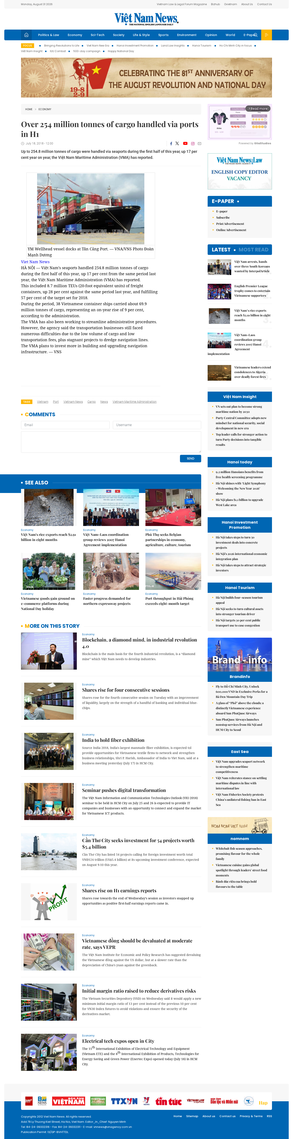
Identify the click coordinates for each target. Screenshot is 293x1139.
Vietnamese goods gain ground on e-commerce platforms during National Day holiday (48, 603)
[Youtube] (185, 143)
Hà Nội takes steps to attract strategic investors (241, 567)
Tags (26, 401)
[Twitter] (177, 144)
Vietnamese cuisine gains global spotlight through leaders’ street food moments (241, 870)
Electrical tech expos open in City (118, 1041)
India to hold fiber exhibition (113, 740)
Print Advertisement (230, 224)
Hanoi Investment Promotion (135, 45)
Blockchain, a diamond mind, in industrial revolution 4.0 (139, 642)
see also (36, 483)
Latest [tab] (221, 249)
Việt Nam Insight (31, 51)
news (104, 401)
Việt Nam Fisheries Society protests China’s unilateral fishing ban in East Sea (241, 799)
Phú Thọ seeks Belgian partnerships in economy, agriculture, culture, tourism (168, 539)
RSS (269, 1116)
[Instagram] (193, 143)
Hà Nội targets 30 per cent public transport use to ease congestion (238, 622)
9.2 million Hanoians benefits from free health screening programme (239, 474)
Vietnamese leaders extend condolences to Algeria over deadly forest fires (252, 372)
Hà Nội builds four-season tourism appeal (239, 600)
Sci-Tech (97, 35)
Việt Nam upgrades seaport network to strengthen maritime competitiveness (240, 766)
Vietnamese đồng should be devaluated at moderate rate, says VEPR (137, 943)
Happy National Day (121, 51)
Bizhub (215, 4)
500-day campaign (86, 51)
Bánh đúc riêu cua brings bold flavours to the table (236, 884)
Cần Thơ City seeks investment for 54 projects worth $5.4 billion (138, 843)
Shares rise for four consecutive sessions (125, 690)
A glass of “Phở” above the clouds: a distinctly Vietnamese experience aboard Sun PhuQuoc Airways (240, 708)
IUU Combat (58, 51)
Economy (75, 35)
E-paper (223, 201)
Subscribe (223, 217)
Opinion (211, 35)
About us (208, 1116)
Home (28, 109)
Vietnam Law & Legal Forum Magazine (182, 4)
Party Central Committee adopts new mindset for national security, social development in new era (241, 423)
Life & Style (141, 35)
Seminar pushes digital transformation (124, 790)
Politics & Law (48, 35)
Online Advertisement (231, 230)
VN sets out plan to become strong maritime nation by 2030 (239, 409)
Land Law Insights (173, 45)
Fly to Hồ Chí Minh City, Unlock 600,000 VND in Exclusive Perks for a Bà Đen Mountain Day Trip (241, 691)
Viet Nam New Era (98, 45)
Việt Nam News (146, 19)
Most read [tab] (254, 249)
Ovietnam (230, 4)
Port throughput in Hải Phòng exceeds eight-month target (169, 601)
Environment (186, 35)
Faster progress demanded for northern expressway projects (107, 601)
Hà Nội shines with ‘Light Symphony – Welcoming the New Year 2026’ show (241, 488)
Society (118, 35)
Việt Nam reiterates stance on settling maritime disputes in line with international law (241, 783)
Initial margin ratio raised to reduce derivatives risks (139, 990)
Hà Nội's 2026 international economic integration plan (241, 556)
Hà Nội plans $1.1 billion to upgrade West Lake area (239, 502)
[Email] (199, 143)
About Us (247, 4)
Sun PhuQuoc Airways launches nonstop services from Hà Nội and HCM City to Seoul (239, 724)
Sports (163, 35)
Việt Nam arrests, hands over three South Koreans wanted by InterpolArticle (252, 266)
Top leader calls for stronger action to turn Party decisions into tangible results (241, 439)
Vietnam (42, 401)
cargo (92, 401)
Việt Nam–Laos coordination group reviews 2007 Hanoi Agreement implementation (106, 539)
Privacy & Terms (251, 1116)
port (56, 401)
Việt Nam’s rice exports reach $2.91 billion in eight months (48, 537)
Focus (27, 45)
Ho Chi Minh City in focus (235, 45)
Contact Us (264, 4)
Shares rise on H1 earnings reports (119, 890)
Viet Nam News (35, 261)
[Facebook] (171, 144)
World (230, 35)
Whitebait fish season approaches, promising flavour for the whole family (239, 853)
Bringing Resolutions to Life (61, 45)
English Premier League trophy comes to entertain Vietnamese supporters (252, 291)
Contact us (227, 1116)
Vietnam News (73, 401)
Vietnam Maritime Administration (135, 401)
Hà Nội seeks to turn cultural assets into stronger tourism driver (239, 611)
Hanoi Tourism (202, 45)
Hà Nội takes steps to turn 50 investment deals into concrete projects (237, 542)
